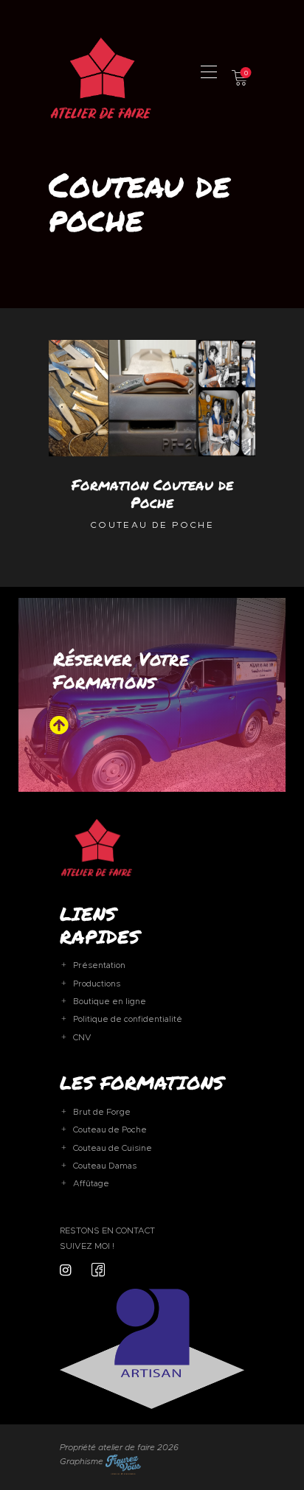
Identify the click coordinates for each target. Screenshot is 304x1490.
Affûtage (91, 1183)
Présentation (99, 965)
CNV (82, 1037)
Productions (96, 983)
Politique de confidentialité (127, 1019)
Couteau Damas (105, 1165)
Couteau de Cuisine (112, 1148)
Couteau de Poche (110, 1129)
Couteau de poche (152, 524)
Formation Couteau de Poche (152, 493)
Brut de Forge (102, 1112)
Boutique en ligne (109, 1001)
